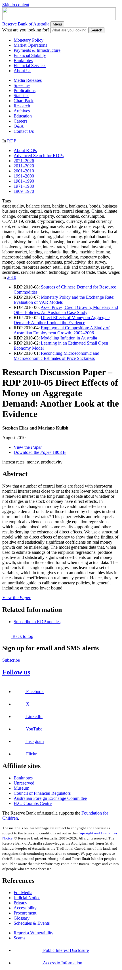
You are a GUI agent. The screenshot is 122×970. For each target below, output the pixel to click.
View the (28, 447)
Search (96, 30)
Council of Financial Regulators (42, 793)
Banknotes (23, 60)
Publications (24, 90)
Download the (40, 452)
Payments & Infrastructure (37, 50)
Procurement (25, 913)
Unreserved (24, 783)
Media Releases (28, 80)
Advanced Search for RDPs (39, 155)
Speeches (22, 85)
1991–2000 (24, 176)
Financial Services (30, 65)
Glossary (22, 918)
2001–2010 (24, 170)
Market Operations (30, 45)
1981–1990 (24, 181)
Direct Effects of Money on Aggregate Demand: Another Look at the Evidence (62, 320)
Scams (19, 937)
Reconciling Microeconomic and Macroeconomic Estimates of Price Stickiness (56, 356)
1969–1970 (24, 191)
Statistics (21, 95)
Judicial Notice (27, 897)
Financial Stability (30, 55)
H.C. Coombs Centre (33, 803)
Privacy (20, 902)
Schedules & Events (32, 923)
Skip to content (15, 4)
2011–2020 (24, 165)
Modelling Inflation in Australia (69, 338)
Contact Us (24, 131)
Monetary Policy (28, 40)
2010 (11, 277)
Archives (22, 110)
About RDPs (25, 150)
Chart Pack (23, 100)
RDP (11, 140)
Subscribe (11, 660)
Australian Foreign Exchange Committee (50, 798)
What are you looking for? (25, 29)
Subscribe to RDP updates (37, 621)
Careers (20, 121)
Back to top (22, 636)
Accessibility (25, 907)
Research (22, 105)
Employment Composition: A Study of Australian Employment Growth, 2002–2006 (62, 330)
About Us (22, 70)
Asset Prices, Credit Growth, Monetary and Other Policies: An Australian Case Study (66, 310)
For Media (23, 892)
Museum (21, 788)
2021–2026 (24, 160)
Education (23, 116)
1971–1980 (24, 186)
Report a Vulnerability (33, 932)
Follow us (16, 672)
